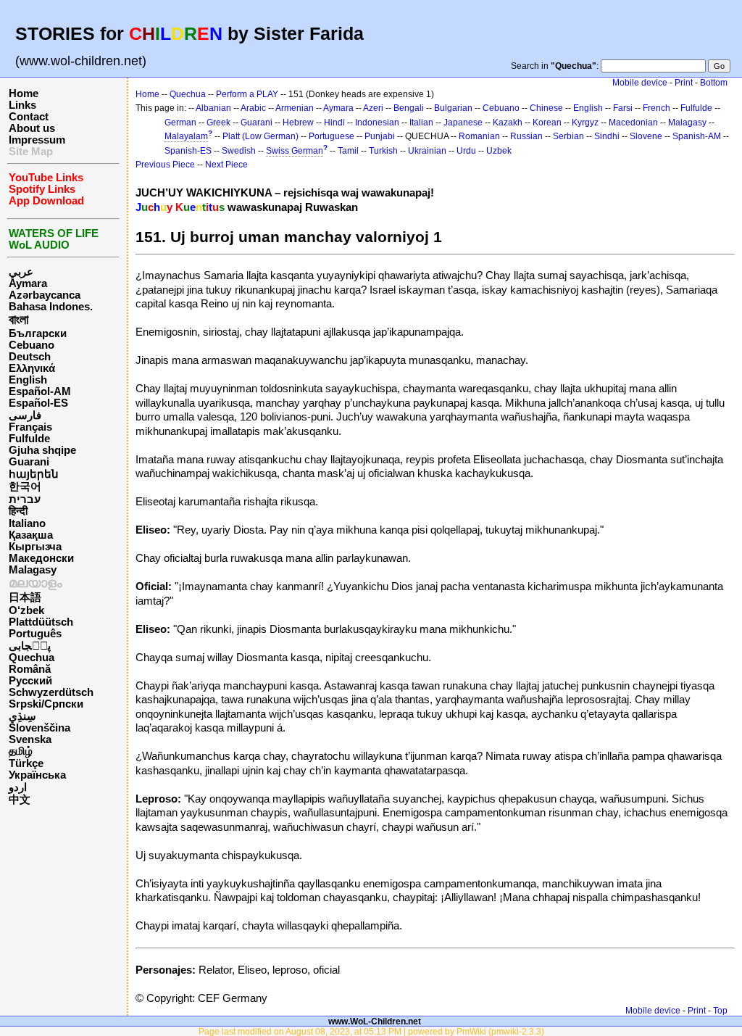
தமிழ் (21, 751)
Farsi (623, 108)
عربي (21, 272)
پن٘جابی (30, 646)
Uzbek (499, 151)
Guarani (29, 462)
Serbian (568, 136)
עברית (25, 499)
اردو (18, 787)
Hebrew (298, 122)
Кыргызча (35, 546)
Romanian (479, 136)
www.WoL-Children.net (374, 1021)
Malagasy (33, 570)
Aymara (28, 283)
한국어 (25, 486)
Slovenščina (39, 728)
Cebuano (31, 345)
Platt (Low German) (260, 136)
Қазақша (31, 535)
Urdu (466, 151)
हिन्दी (18, 511)
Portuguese (331, 136)
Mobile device (639, 83)
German (180, 122)
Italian (421, 122)
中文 (19, 799)
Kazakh (507, 122)
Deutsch (30, 356)
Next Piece (226, 164)
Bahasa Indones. (51, 306)
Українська (37, 775)
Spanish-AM (696, 136)
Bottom (714, 83)
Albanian (213, 108)
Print (684, 83)
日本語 (25, 597)
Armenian (294, 108)
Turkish (383, 151)
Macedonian (633, 122)
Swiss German (294, 151)
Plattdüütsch (41, 622)
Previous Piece (165, 164)
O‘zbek (26, 610)
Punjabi (379, 136)
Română (30, 669)
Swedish (239, 151)
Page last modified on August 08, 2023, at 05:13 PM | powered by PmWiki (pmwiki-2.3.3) (371, 1031)
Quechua (31, 657)
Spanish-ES (188, 151)
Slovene (646, 136)
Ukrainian (427, 151)
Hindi (334, 122)
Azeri (373, 108)
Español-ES (38, 403)
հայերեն (34, 474)
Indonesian (377, 122)
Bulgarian (453, 108)
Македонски (41, 558)
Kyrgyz (585, 122)
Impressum (37, 140)
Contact (29, 117)
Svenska (30, 739)
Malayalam (186, 136)
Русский (30, 681)
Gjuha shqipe (42, 450)
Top (720, 1011)
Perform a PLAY (247, 94)
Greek (218, 122)
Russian (526, 136)
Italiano (27, 523)
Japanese (463, 122)
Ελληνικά (32, 368)
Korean (547, 122)
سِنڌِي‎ (22, 716)
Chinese (546, 108)
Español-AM (40, 391)
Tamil (348, 151)
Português (35, 633)
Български (38, 333)
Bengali (408, 108)
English (28, 380)
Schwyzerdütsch (51, 692)
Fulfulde (29, 438)
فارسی (25, 415)
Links (22, 105)
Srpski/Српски (46, 704)
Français (30, 427)
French (656, 108)
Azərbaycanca (44, 295)
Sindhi (607, 136)
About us (32, 128)
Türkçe (26, 763)
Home (23, 93)
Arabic (253, 108)
